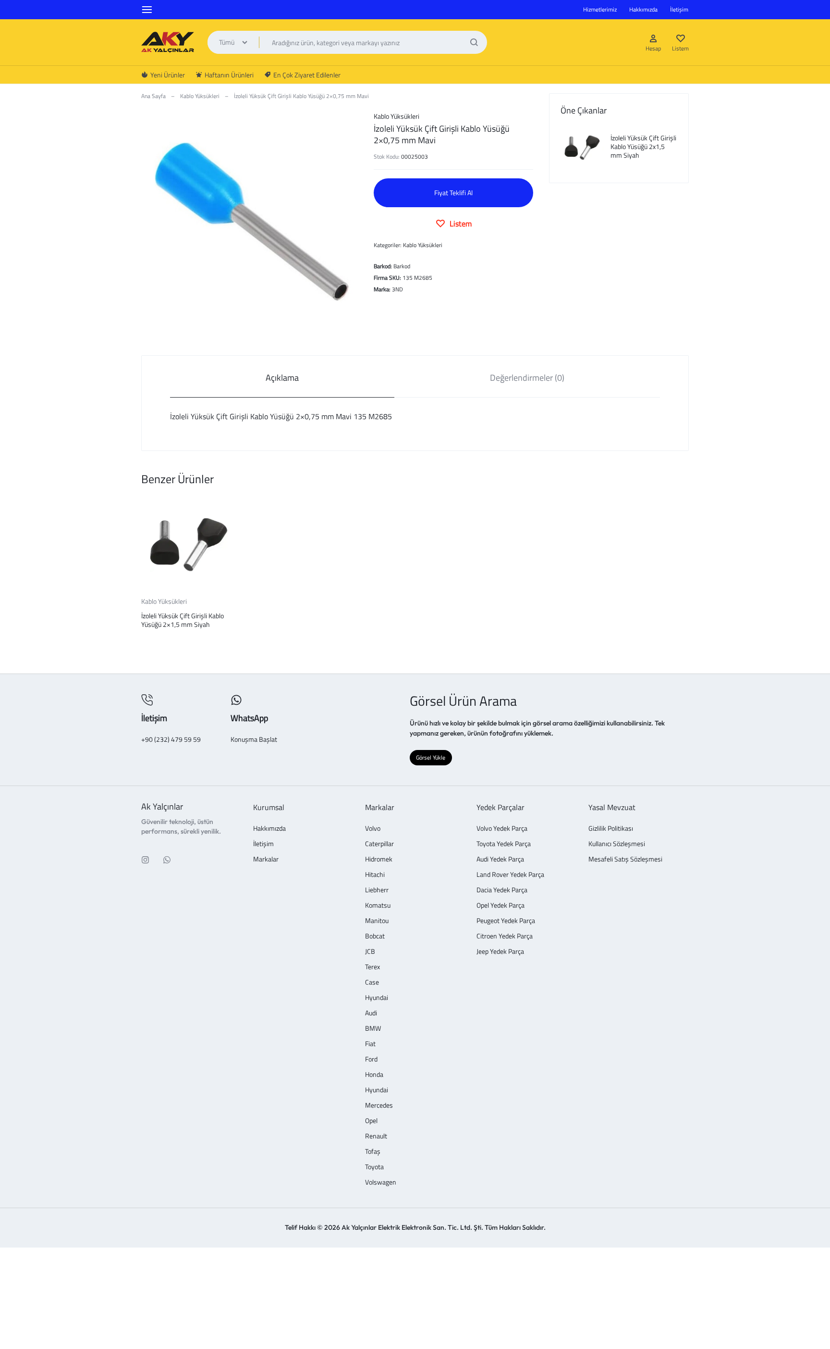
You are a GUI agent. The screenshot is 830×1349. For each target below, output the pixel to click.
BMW (373, 1028)
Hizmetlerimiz (600, 9)
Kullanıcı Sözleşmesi (616, 844)
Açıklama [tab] (282, 377)
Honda (374, 1075)
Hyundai (376, 998)
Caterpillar (379, 844)
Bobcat (375, 936)
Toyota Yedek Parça (503, 844)
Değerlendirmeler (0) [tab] (527, 377)
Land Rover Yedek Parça (510, 875)
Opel (371, 1121)
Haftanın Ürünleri (229, 75)
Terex (372, 967)
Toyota (374, 1167)
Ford (371, 1059)
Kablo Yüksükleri (200, 95)
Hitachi (375, 875)
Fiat (370, 1044)
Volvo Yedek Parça (501, 828)
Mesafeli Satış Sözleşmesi (625, 859)
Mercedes (379, 1105)
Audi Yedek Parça (500, 859)
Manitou (377, 921)
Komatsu (378, 905)
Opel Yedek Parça (500, 905)
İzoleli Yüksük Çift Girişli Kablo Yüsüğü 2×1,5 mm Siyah (182, 620)
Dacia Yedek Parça (501, 890)
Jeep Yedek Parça (500, 952)
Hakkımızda (643, 9)
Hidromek (378, 859)
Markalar (266, 859)
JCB (370, 952)
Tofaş (372, 1152)
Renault (376, 1136)
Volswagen (380, 1182)
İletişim (679, 9)
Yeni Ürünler (167, 75)
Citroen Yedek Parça (504, 936)
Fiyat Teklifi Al (453, 192)
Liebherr (377, 890)
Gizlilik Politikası (610, 828)
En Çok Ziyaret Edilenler (307, 75)
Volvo (372, 828)
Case (372, 982)
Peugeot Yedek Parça (505, 921)
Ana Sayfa (153, 95)
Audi (371, 1013)
